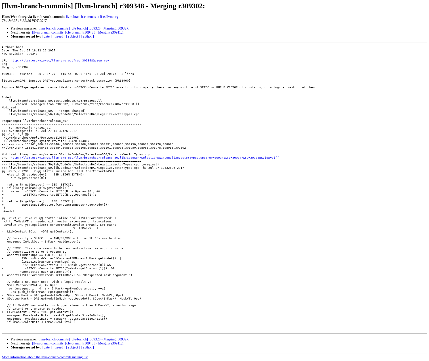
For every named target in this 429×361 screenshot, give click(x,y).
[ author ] (87, 36)
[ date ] (47, 36)
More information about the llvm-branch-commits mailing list (45, 357)
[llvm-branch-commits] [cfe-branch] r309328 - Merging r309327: (83, 28)
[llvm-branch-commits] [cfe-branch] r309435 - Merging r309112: (78, 32)
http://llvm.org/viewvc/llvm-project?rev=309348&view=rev (60, 60)
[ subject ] (73, 36)
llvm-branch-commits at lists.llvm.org (92, 17)
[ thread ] (59, 36)
